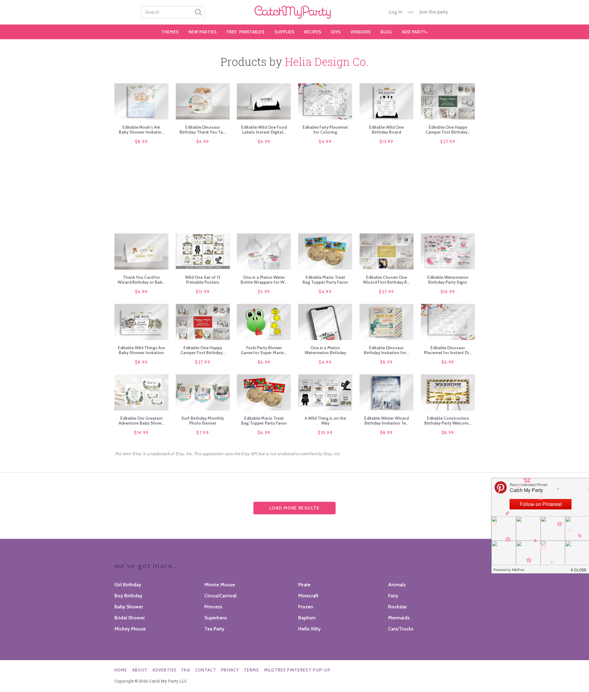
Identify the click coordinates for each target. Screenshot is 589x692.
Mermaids (399, 618)
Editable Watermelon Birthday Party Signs (447, 279)
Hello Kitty (309, 629)
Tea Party (214, 629)
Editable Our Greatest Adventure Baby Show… (141, 420)
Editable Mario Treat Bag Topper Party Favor (325, 279)
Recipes (312, 31)
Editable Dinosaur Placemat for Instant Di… (448, 350)
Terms (251, 669)
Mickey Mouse (130, 629)
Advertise (164, 669)
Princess (213, 607)
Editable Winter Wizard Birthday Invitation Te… (386, 420)
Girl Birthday (127, 585)
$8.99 (141, 141)
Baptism (307, 618)
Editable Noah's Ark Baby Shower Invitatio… (141, 129)
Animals (397, 585)
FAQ (186, 669)
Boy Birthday (128, 596)
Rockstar (397, 607)
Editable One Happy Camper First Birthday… (447, 129)
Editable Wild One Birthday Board (386, 129)
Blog (386, 31)
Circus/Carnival (220, 596)
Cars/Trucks (400, 629)
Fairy (393, 596)
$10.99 (448, 291)
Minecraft (308, 596)
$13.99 (386, 141)
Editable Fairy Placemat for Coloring (325, 129)
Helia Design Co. (326, 61)
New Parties (203, 31)
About (140, 669)
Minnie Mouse (219, 585)
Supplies (284, 31)
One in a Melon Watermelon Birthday (325, 350)
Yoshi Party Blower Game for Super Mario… (264, 350)
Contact (205, 669)
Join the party (433, 11)
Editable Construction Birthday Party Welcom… (447, 420)
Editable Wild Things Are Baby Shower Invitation (141, 350)
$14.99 (141, 432)
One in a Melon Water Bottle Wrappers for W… (264, 279)
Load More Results (294, 508)
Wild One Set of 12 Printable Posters (203, 279)
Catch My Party (294, 12)
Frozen (305, 607)
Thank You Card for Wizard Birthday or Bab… (141, 279)
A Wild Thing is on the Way (325, 420)
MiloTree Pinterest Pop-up (297, 669)
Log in (395, 11)
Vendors (361, 31)
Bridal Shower (129, 618)
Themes (170, 31)
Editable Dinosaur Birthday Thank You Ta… (202, 129)
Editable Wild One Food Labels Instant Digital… (264, 129)
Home (120, 669)
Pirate (304, 585)
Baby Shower (128, 607)
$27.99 (447, 141)
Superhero (215, 618)
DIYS (336, 31)
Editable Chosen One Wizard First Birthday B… (386, 279)
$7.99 (202, 432)
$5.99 (264, 291)
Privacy (230, 669)
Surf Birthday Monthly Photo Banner (202, 420)
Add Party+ (415, 31)
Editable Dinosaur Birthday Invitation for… (386, 350)
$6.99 (202, 141)
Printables (246, 31)
